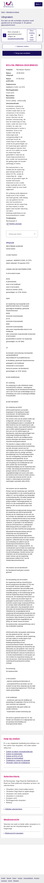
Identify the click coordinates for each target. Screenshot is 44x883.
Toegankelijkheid (28, 878)
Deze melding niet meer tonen (31, 35)
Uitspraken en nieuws (12, 12)
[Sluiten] (39, 35)
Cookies (20, 878)
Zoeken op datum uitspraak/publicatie (19, 752)
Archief (10, 880)
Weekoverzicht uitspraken (14, 833)
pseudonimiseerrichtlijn (16, 39)
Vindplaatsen (11, 218)
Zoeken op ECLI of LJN (14, 756)
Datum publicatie (10, 80)
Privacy (14, 878)
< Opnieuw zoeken (22, 46)
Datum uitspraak (9, 74)
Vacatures (4, 880)
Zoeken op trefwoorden (14, 754)
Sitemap (9, 878)
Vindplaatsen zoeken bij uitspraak (18, 760)
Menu (38, 4)
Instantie (9, 70)
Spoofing (36, 878)
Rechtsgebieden (12, 90)
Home (3, 12)
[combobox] (22, 234)
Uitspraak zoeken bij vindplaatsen (18, 763)
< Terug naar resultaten (22, 53)
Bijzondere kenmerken (10, 97)
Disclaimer (16, 880)
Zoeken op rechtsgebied (14, 758)
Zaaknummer (11, 84)
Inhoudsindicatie (12, 103)
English (3, 878)
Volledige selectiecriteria (13, 809)
